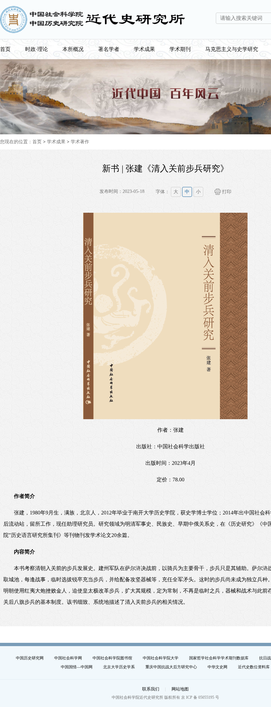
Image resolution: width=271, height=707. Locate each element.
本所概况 (73, 49)
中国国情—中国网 (77, 667)
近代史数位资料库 (254, 667)
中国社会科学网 (68, 658)
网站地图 (180, 688)
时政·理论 (36, 49)
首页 (5, 49)
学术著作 (80, 141)
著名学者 (108, 49)
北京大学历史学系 (119, 667)
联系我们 (150, 688)
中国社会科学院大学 (160, 658)
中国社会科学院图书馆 (112, 658)
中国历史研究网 (30, 658)
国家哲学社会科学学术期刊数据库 (219, 658)
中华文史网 (217, 667)
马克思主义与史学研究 (231, 49)
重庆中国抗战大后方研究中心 (171, 667)
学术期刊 (180, 49)
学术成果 (144, 49)
